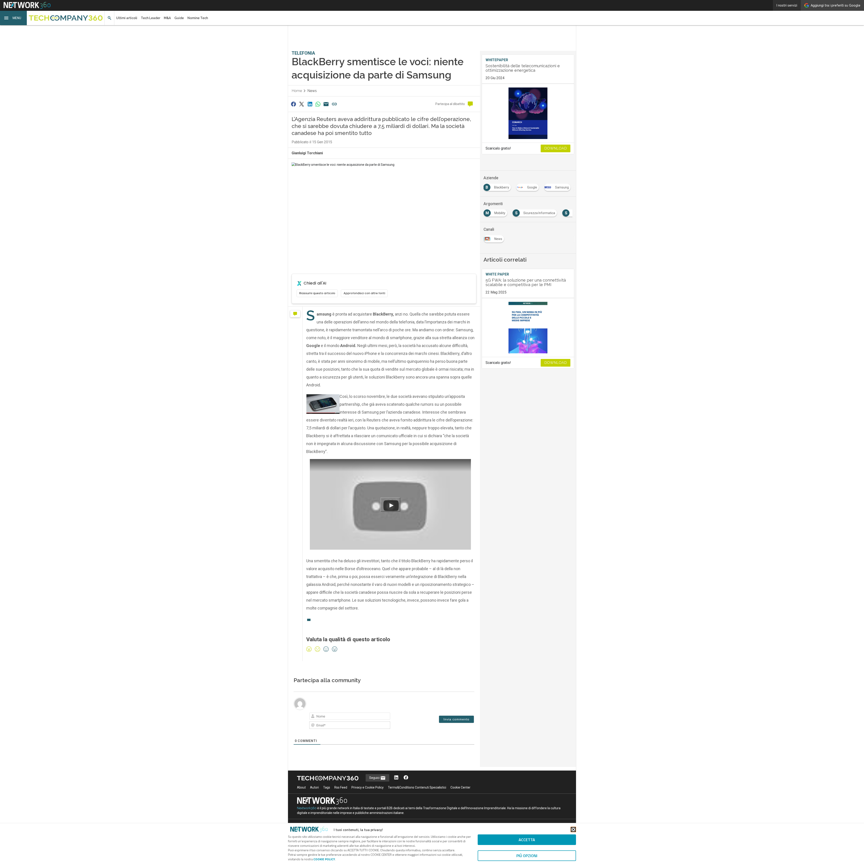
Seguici (374, 778)
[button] (13, 18)
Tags (326, 787)
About (301, 787)
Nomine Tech (197, 18)
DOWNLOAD (555, 148)
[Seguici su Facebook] (406, 778)
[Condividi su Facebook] (293, 104)
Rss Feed (340, 787)
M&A (167, 18)
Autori (314, 787)
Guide (179, 18)
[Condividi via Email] (326, 104)
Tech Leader (150, 18)
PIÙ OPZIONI (526, 856)
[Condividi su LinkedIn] (309, 104)
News (312, 91)
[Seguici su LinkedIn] (396, 778)
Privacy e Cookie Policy (367, 787)
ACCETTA (527, 840)
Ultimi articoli (126, 18)
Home (297, 91)
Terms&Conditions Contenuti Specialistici (417, 787)
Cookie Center (460, 787)
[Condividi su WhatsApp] (318, 104)
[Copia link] (334, 104)
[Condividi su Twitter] (301, 104)
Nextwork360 (307, 808)
